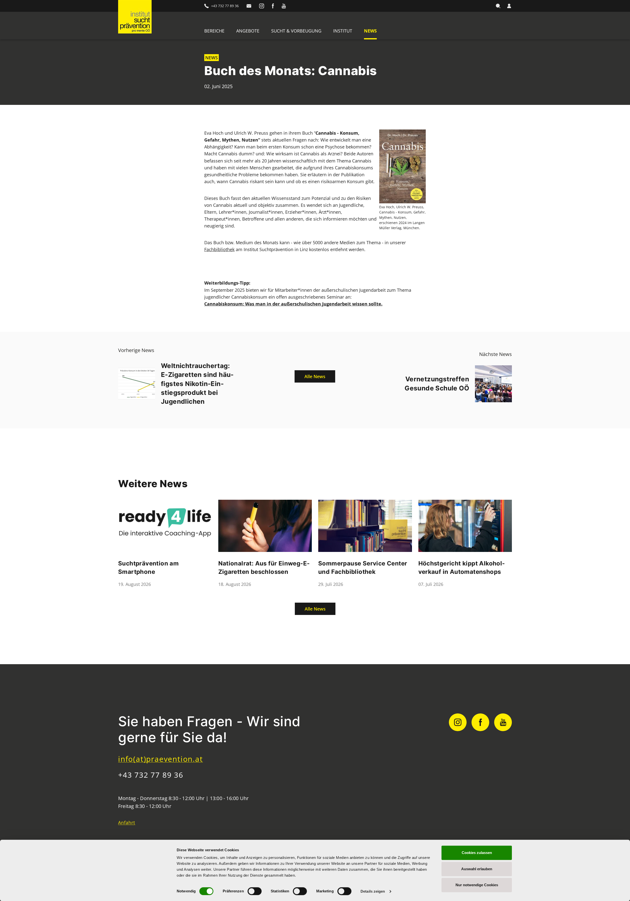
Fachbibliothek (219, 249)
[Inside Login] (509, 6)
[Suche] (498, 6)
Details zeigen (373, 891)
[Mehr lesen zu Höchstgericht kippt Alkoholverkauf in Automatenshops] (465, 526)
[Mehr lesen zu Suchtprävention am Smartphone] (165, 526)
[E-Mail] (249, 6)
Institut (342, 31)
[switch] (255, 891)
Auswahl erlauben (476, 869)
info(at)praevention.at (160, 759)
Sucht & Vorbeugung (296, 31)
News (370, 31)
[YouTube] (284, 5)
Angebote (247, 31)
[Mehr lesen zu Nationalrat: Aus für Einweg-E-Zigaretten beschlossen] (265, 526)
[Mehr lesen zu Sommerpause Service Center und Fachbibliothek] (365, 526)
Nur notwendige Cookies (477, 885)
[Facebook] (273, 5)
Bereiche (214, 31)
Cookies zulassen (477, 853)
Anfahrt (126, 822)
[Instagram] (261, 5)
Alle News (314, 376)
